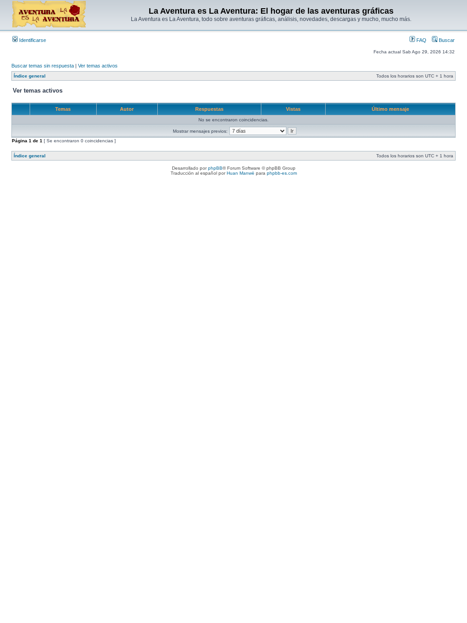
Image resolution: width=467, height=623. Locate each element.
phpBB (215, 168)
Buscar (446, 40)
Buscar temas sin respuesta (42, 65)
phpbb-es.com (282, 173)
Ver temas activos (98, 65)
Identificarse (32, 40)
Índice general (30, 75)
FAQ (420, 40)
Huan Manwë (240, 173)
